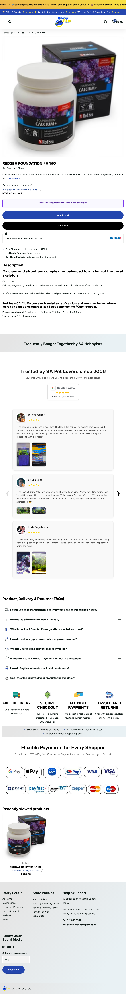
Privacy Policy (40, 899)
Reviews (6, 915)
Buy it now (63, 225)
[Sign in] (106, 21)
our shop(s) (26, 185)
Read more (28, 12)
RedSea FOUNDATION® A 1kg (26, 867)
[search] (9, 21)
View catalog (4, 22)
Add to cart (63, 215)
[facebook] (13, 947)
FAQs (5, 919)
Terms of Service (41, 911)
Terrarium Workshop (12, 907)
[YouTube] (9, 947)
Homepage (7, 32)
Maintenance (9, 903)
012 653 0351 (74, 920)
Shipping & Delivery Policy (46, 903)
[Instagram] (3, 947)
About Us (7, 898)
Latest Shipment (10, 911)
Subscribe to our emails (14, 953)
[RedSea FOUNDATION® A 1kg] (25, 836)
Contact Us (38, 916)
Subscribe (13, 969)
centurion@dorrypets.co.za (81, 924)
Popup (40, 189)
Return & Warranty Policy (45, 907)
